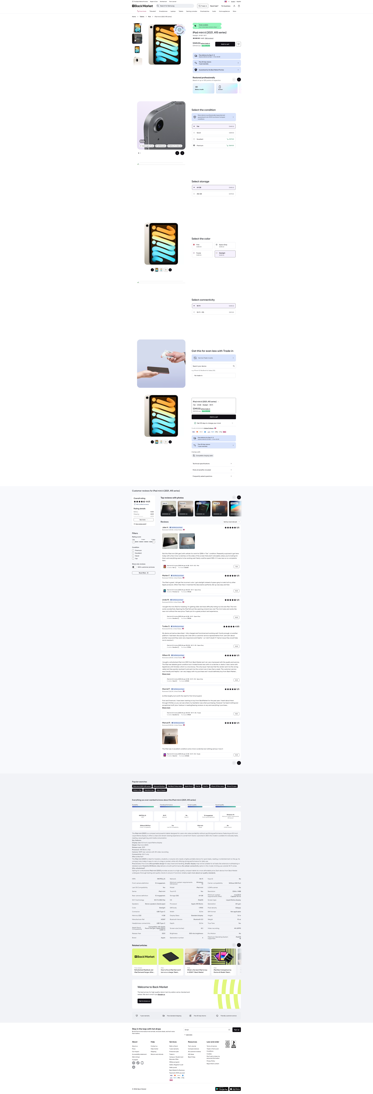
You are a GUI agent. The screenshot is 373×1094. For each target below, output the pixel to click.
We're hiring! (136, 1057)
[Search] (157, 5)
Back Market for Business (177, 1070)
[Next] (170, 269)
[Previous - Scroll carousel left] (234, 79)
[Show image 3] (166, 270)
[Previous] (152, 269)
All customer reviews (194, 1051)
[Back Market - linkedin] (133, 1067)
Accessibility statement (139, 1054)
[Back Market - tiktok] (137, 1062)
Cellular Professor (209, 428)
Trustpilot (135, 1060)
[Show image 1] (157, 270)
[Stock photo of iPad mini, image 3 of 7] (137, 60)
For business (225, 6)
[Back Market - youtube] (142, 1062)
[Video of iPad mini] (137, 39)
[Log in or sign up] (234, 6)
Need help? (214, 6)
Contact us (154, 1046)
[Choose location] (227, 1)
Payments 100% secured (177, 1073)
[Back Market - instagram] (133, 1062)
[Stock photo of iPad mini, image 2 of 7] (137, 50)
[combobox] (214, 366)
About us (135, 1046)
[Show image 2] (161, 270)
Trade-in (171, 1054)
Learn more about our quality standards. (201, 873)
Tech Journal (192, 1046)
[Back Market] (142, 6)
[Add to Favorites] (238, 44)
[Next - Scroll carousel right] (239, 79)
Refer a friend (173, 1046)
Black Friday (191, 1057)
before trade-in (205, 43)
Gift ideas (191, 1054)
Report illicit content (213, 1064)
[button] (179, 30)
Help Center (154, 1049)
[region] (217, 88)
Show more (166, 674)
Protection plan (174, 1051)
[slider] (133, 541)
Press (134, 1049)
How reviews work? (141, 524)
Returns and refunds (157, 1054)
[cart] (239, 6)
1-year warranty (174, 1049)
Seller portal (173, 1067)
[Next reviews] (239, 763)
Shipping (153, 1051)
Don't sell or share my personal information (213, 1057)
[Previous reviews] (234, 763)
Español (239, 1)
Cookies (209, 1054)
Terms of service (212, 1046)
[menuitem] (163, 11)
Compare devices (193, 1049)
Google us (161, 994)
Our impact (135, 1051)
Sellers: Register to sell (176, 1065)
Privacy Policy (211, 1061)
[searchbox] (176, 6)
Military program (174, 1062)
